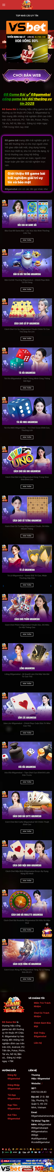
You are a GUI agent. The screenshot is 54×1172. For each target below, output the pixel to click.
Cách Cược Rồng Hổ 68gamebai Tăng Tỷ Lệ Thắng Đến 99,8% (27, 971)
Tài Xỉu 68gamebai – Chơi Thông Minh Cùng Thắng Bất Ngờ (27, 379)
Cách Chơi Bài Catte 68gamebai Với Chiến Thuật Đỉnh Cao (27, 823)
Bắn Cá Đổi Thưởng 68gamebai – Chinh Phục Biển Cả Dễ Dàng (27, 281)
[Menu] (3, 4)
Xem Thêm (27, 240)
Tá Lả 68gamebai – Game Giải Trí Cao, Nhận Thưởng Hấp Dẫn (27, 576)
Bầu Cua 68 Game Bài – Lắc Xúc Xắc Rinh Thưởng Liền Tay (27, 232)
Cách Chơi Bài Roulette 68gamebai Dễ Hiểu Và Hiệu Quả (27, 921)
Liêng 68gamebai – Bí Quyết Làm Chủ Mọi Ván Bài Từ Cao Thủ (27, 675)
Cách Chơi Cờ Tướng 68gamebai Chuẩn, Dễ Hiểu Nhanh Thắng (27, 527)
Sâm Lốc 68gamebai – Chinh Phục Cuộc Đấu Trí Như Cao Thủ (27, 724)
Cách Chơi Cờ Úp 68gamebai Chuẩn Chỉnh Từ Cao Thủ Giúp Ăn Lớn (27, 330)
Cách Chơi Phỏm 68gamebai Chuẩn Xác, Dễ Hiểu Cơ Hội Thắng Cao (27, 626)
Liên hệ (38, 1042)
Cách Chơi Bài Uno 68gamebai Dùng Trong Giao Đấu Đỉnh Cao (27, 478)
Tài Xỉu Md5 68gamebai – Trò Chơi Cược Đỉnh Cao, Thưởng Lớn (27, 429)
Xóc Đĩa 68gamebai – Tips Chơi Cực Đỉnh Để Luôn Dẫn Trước (27, 773)
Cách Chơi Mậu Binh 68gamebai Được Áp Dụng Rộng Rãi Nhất (27, 872)
